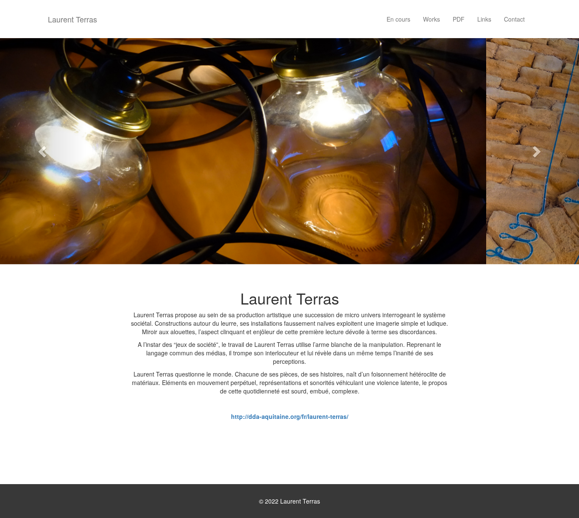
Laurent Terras (72, 19)
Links (484, 19)
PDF (459, 19)
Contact (514, 19)
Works (431, 19)
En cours (398, 19)
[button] (43, 151)
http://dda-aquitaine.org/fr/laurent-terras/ (289, 416)
